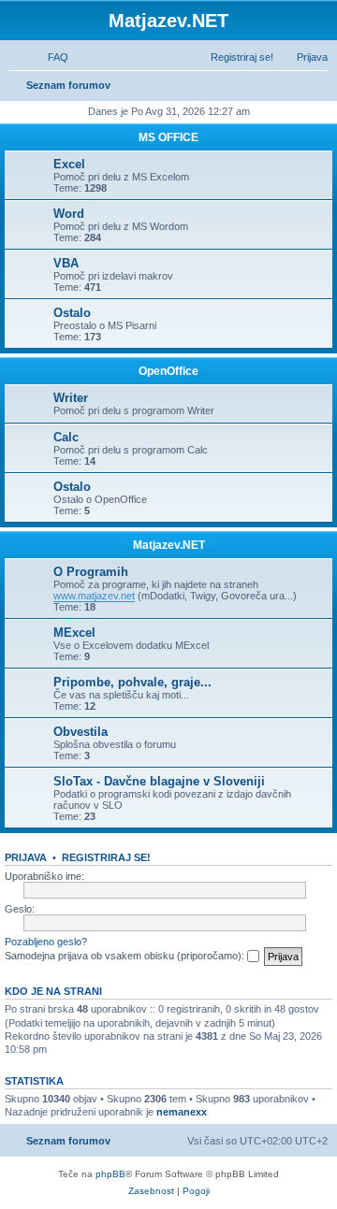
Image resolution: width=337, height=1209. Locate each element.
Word (68, 214)
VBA (66, 263)
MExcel (74, 633)
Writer (70, 398)
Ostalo (72, 313)
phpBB (110, 1174)
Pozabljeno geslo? (46, 941)
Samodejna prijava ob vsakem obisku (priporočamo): (126, 955)
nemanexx (181, 1111)
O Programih (90, 572)
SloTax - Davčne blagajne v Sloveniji (159, 781)
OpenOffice (168, 371)
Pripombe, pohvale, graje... (132, 682)
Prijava (26, 857)
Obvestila (80, 732)
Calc (66, 437)
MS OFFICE (168, 137)
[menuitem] (49, 57)
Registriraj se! (106, 857)
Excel (69, 164)
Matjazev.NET (169, 545)
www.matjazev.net (94, 595)
